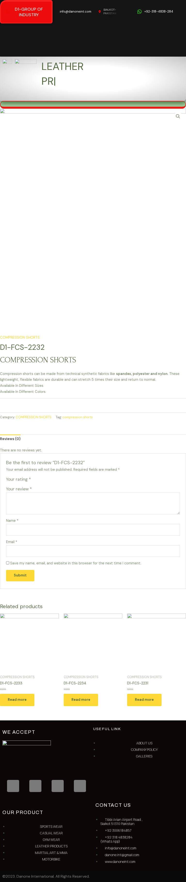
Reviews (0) (10, 439)
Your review (19, 489)
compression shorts (77, 417)
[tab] (10, 439)
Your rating (18, 479)
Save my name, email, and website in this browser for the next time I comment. (75, 563)
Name (12, 520)
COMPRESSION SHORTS (20, 337)
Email (11, 542)
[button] (119, 95)
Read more (17, 699)
